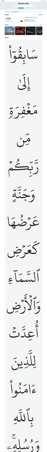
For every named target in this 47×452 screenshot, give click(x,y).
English (13, 11)
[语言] (42, 1)
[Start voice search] (34, 6)
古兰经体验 (31, 17)
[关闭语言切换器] (41, 11)
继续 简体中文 (16, 11)
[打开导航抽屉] (45, 1)
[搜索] (44, 1)
